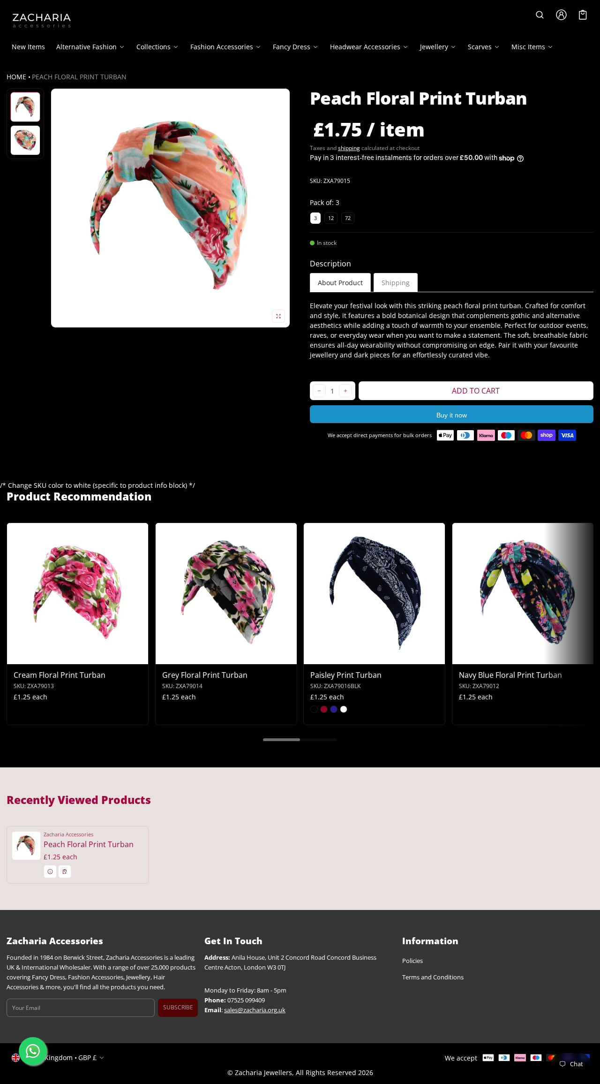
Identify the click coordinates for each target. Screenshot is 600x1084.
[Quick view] (18, 656)
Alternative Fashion (86, 47)
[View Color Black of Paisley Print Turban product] (314, 709)
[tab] (340, 282)
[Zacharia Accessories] (42, 21)
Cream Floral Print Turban (59, 675)
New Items (28, 46)
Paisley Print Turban (346, 675)
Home (16, 76)
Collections (153, 47)
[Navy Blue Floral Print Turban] (522, 593)
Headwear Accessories (365, 47)
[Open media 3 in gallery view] (25, 140)
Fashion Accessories (221, 47)
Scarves (480, 47)
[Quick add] (37, 656)
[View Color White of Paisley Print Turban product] (343, 709)
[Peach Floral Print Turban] (77, 854)
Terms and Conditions (433, 977)
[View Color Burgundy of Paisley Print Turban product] (324, 709)
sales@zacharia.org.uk (254, 1010)
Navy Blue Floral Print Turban (510, 675)
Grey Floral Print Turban (205, 675)
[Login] (561, 15)
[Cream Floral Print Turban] (77, 593)
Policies (412, 961)
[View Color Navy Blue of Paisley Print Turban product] (333, 709)
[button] (539, 15)
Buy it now (451, 415)
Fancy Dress (291, 47)
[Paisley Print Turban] (374, 593)
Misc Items (528, 47)
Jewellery (434, 47)
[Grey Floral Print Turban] (226, 593)
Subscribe (178, 1007)
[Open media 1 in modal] (170, 208)
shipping (349, 148)
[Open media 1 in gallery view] (25, 106)
